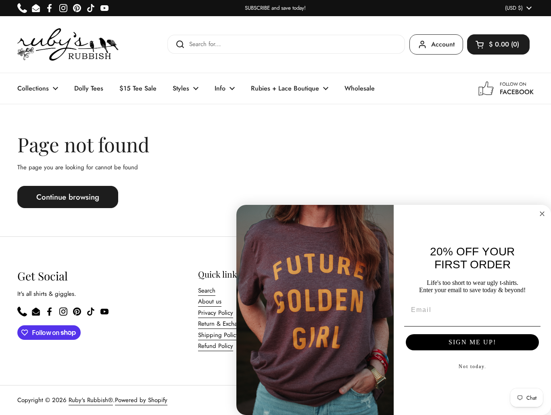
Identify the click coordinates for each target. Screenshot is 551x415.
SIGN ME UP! (472, 342)
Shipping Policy (218, 335)
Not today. (472, 366)
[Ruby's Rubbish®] (68, 44)
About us (209, 301)
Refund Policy (215, 345)
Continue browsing (67, 197)
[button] (498, 44)
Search (206, 290)
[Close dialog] (542, 214)
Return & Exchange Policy (231, 323)
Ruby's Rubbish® (91, 400)
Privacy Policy (215, 312)
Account (443, 44)
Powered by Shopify (141, 400)
